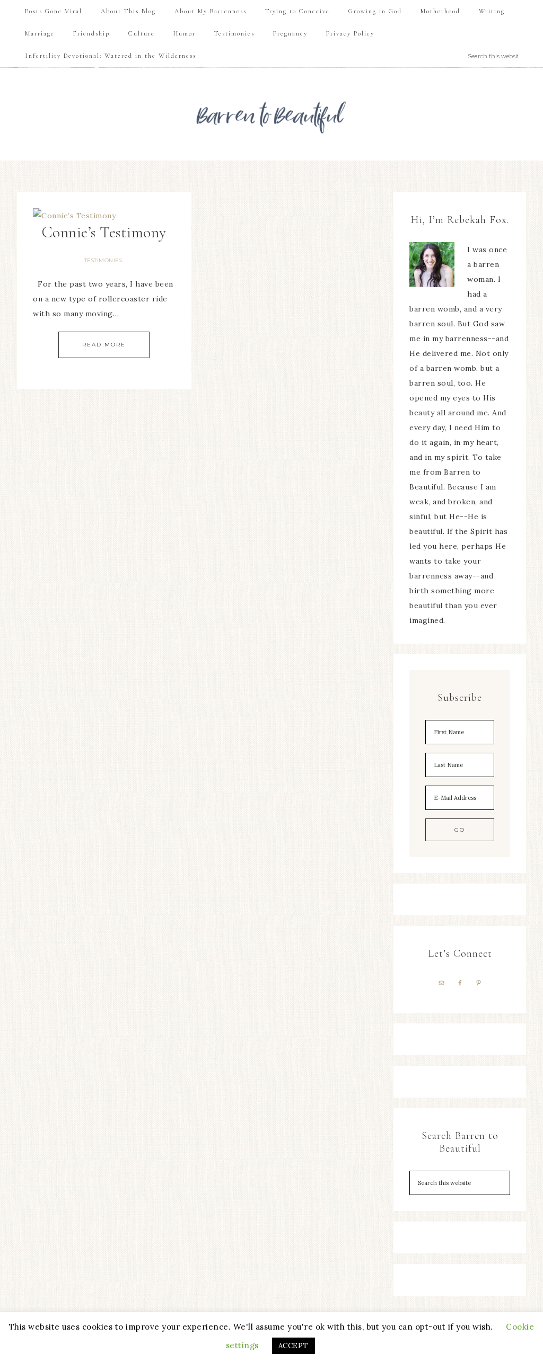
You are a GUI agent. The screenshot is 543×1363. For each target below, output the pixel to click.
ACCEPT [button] (293, 1345)
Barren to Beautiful (271, 114)
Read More (104, 344)
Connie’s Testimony (104, 232)
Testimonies (103, 260)
